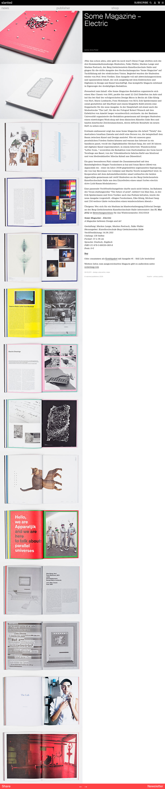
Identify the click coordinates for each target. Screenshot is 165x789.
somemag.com (91, 267)
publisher (63, 8)
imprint (149, 276)
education (102, 272)
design (95, 272)
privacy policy (158, 276)
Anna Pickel (94, 50)
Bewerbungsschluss (103, 213)
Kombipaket (111, 258)
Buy (86, 253)
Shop (115, 8)
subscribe (141, 2)
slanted (6, 3)
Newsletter (155, 786)
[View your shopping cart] (159, 2)
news (5, 8)
